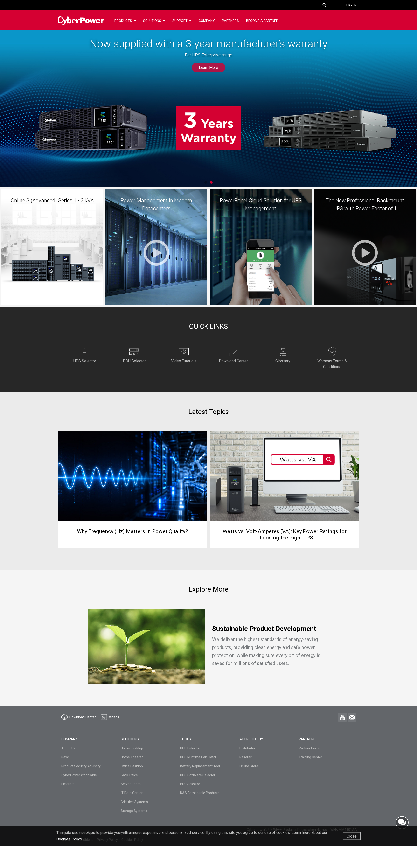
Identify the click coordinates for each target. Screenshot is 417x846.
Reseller (245, 757)
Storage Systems (134, 811)
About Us (68, 748)
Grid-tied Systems (134, 802)
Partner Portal (309, 748)
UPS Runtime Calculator (198, 757)
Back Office (129, 775)
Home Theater (132, 757)
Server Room (131, 784)
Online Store (248, 766)
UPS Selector (190, 748)
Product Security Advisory (81, 766)
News (65, 757)
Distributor (247, 748)
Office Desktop (132, 766)
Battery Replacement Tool (200, 766)
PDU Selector (190, 784)
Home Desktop (132, 748)
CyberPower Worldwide (79, 775)
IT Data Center (132, 793)
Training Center (310, 757)
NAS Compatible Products (200, 793)
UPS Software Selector (197, 775)
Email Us (67, 784)
